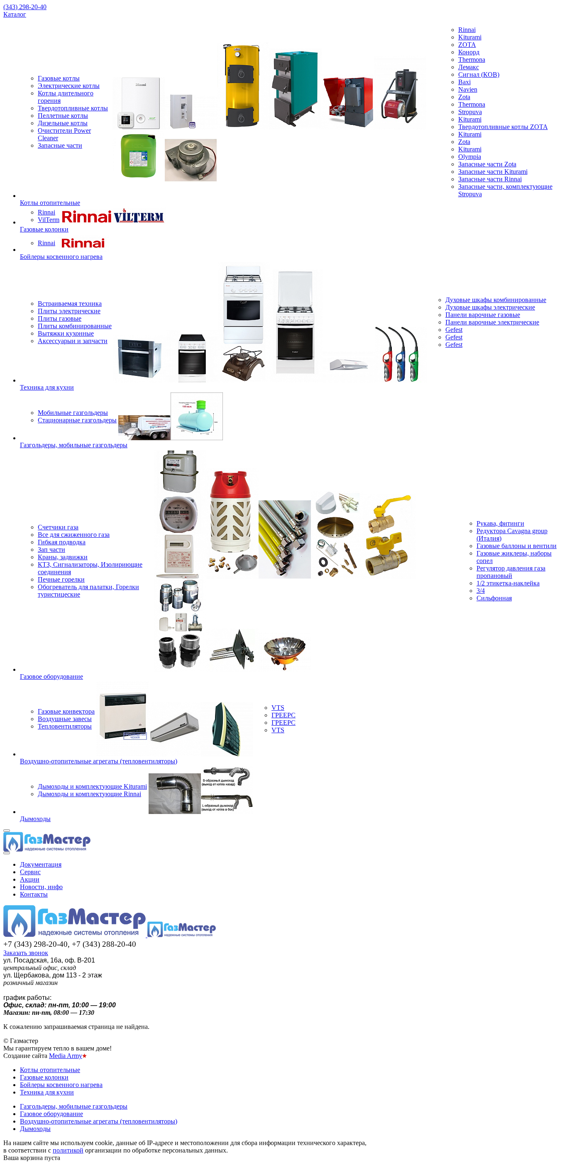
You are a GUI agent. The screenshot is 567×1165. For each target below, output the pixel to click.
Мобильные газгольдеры (73, 412)
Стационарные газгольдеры (77, 420)
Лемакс (468, 67)
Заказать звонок (25, 952)
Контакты (34, 894)
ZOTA (467, 44)
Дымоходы (35, 818)
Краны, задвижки (63, 557)
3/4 (481, 590)
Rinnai (467, 29)
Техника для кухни (47, 387)
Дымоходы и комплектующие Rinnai (89, 793)
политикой (68, 1150)
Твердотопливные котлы (73, 108)
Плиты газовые (59, 318)
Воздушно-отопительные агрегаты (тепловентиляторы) (98, 761)
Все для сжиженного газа (74, 534)
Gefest (453, 329)
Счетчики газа (58, 527)
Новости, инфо (41, 886)
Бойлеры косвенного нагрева (61, 256)
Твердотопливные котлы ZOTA (503, 126)
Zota (464, 96)
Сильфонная (494, 598)
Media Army (65, 1055)
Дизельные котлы (63, 123)
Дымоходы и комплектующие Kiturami (92, 786)
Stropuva (470, 111)
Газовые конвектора (66, 711)
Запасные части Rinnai (490, 179)
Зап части (51, 549)
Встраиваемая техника (70, 303)
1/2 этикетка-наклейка (508, 583)
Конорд (468, 52)
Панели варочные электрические (492, 322)
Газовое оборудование (51, 676)
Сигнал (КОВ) (478, 74)
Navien (467, 89)
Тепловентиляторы (65, 726)
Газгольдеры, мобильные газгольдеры (73, 444)
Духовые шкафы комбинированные (495, 299)
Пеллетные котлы (63, 115)
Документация (40, 864)
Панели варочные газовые (482, 314)
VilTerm (48, 219)
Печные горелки (61, 579)
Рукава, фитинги (500, 523)
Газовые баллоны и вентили (517, 545)
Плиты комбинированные (75, 325)
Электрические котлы (69, 85)
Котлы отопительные (50, 202)
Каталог (14, 14)
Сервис (30, 871)
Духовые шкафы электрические (490, 307)
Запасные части (60, 145)
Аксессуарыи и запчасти (73, 340)
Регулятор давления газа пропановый (511, 572)
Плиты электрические (69, 310)
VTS (277, 707)
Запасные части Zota (487, 164)
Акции (29, 879)
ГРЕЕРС (283, 715)
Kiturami (469, 37)
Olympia (469, 156)
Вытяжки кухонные (66, 333)
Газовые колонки (44, 229)
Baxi (464, 81)
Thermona (471, 59)
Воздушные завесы (65, 718)
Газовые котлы (59, 78)
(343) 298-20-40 (24, 6)
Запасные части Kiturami (493, 171)
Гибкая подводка (62, 542)
